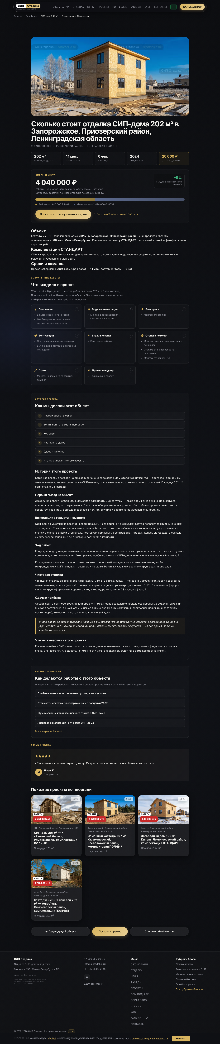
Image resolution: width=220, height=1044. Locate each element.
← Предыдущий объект (60, 931)
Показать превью (110, 931)
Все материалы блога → (48, 731)
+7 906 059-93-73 (94, 958)
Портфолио (31, 16)
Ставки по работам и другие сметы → (116, 214)
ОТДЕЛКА (78, 6)
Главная (18, 16)
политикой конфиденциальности (150, 1038)
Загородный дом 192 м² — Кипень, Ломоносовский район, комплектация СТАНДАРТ (163, 839)
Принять (181, 1038)
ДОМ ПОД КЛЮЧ (141, 994)
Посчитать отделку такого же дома (63, 214)
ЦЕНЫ (90, 6)
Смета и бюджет (186, 979)
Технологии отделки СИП (191, 969)
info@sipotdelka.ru (95, 963)
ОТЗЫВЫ (136, 6)
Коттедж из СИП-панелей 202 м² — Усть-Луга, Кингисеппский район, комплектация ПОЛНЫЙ (55, 905)
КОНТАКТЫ (160, 6)
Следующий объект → (159, 931)
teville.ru (25, 975)
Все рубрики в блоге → (189, 989)
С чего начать (184, 964)
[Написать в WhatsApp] (173, 7)
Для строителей (94, 983)
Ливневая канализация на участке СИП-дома (66, 722)
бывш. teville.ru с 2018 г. (27, 9)
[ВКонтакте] (87, 977)
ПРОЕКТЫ (103, 6)
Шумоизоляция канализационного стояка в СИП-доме (71, 713)
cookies (52, 1038)
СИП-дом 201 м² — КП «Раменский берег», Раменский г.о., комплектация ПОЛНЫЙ (55, 838)
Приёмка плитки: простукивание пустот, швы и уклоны (72, 693)
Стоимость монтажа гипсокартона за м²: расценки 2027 (73, 703)
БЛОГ (147, 6)
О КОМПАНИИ (61, 6)
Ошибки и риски (185, 984)
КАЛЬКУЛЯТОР (192, 6)
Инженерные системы (189, 974)
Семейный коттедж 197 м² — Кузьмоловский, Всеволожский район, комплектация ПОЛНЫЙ (108, 841)
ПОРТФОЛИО (119, 6)
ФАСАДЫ (136, 982)
